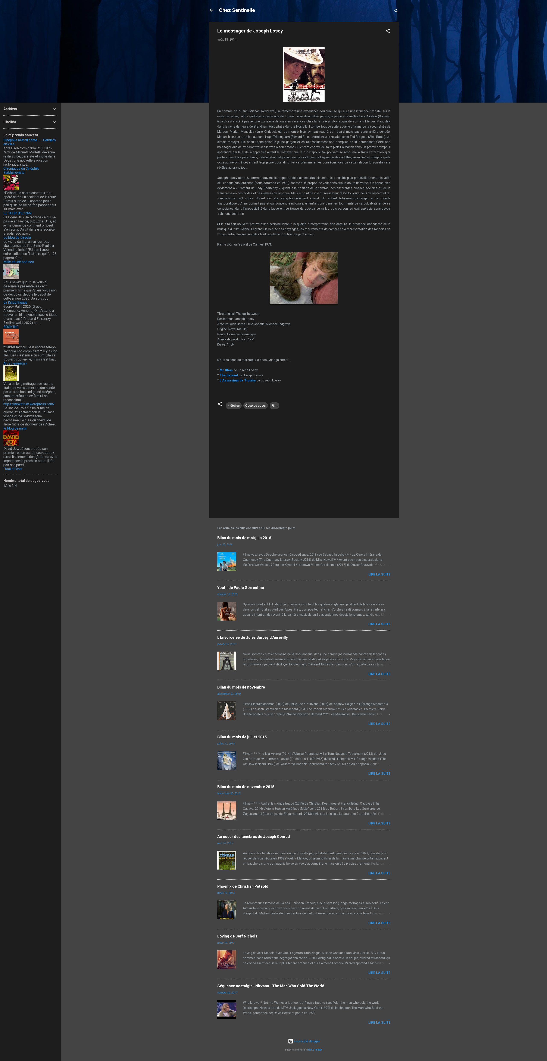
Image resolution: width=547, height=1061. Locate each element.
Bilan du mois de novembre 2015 (245, 786)
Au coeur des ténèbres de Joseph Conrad (253, 836)
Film (274, 406)
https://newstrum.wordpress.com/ (28, 404)
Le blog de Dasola (17, 237)
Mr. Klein (226, 370)
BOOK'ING (11, 327)
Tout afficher (13, 469)
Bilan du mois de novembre (241, 687)
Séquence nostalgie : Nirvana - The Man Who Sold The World (270, 986)
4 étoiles (234, 406)
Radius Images (314, 1049)
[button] (387, 31)
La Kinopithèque (15, 302)
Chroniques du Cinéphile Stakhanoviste (21, 170)
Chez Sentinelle (237, 10)
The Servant (229, 375)
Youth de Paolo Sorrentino (240, 587)
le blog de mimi (14, 428)
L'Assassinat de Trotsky (238, 380)
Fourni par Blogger (306, 1041)
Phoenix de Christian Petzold (242, 886)
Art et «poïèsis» (15, 363)
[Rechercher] (396, 11)
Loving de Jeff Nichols (237, 936)
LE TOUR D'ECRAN (17, 213)
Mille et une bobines (18, 262)
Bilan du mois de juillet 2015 (242, 737)
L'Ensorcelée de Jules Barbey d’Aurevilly (252, 637)
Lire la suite (379, 574)
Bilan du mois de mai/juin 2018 (244, 538)
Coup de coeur (255, 406)
